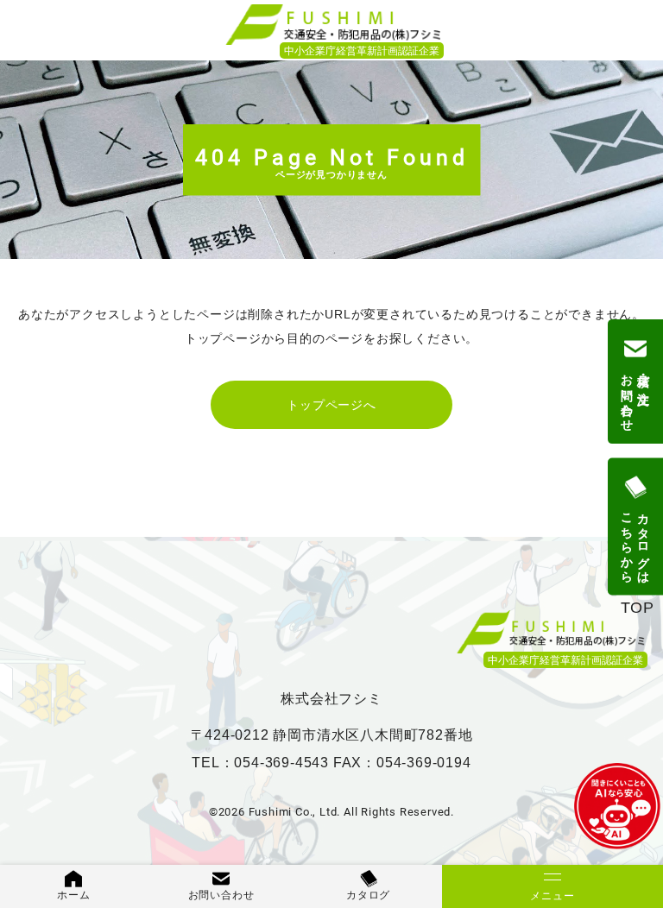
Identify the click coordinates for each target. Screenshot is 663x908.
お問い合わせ (221, 895)
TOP (637, 607)
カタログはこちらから (635, 541)
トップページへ (331, 405)
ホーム (73, 895)
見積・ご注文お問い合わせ (635, 396)
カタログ (368, 895)
